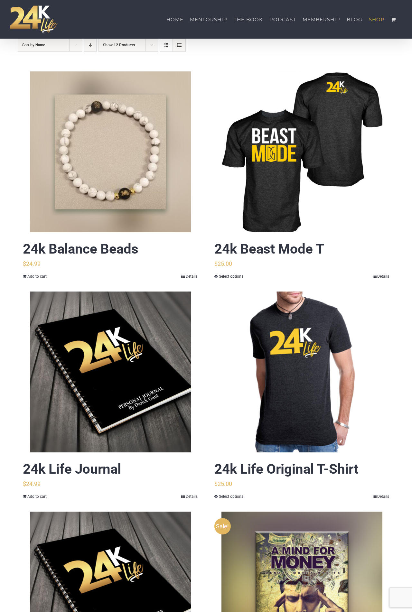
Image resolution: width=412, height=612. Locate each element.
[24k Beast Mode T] (302, 151)
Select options (231, 276)
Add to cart (37, 276)
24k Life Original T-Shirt (286, 469)
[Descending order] (90, 45)
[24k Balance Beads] (110, 151)
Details (192, 276)
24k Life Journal (72, 469)
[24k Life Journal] (110, 372)
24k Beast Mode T (269, 249)
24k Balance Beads (80, 249)
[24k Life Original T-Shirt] (302, 372)
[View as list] (179, 45)
